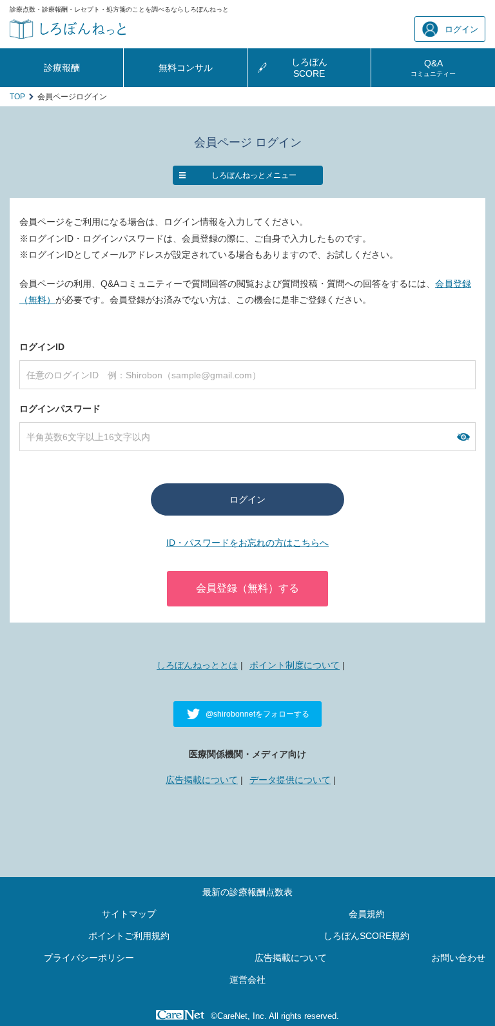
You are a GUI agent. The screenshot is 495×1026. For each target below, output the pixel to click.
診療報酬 (62, 68)
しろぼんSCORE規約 (366, 936)
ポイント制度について (294, 665)
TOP (17, 96)
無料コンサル (186, 68)
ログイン (461, 29)
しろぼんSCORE (309, 68)
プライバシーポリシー (89, 958)
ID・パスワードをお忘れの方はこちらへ (247, 542)
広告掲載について (202, 780)
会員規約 (367, 914)
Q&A (433, 67)
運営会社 (247, 979)
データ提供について (290, 780)
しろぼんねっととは (197, 665)
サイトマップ (129, 914)
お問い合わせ (458, 958)
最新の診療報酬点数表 (247, 892)
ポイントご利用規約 (129, 936)
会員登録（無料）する (247, 588)
